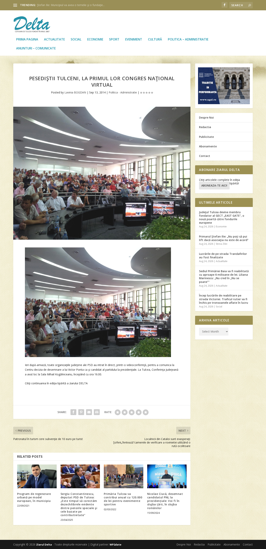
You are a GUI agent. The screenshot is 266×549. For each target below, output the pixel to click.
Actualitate (54, 39)
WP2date (115, 544)
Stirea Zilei (221, 243)
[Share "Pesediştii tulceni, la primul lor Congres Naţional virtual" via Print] (97, 412)
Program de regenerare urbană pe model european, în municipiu (34, 497)
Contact (204, 156)
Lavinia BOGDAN (75, 92)
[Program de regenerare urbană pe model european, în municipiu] (37, 476)
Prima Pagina (27, 39)
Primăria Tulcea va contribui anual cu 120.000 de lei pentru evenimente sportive (123, 499)
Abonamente (208, 146)
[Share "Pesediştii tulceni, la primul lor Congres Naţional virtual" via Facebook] (73, 412)
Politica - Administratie (123, 92)
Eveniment (133, 39)
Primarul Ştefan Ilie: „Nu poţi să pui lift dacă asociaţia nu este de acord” (223, 238)
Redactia (205, 127)
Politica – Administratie (188, 39)
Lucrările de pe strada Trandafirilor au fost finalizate (223, 255)
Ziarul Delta (44, 544)
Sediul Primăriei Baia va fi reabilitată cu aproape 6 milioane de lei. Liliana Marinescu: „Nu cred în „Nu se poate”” (224, 276)
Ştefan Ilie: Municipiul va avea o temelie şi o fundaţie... (71, 5)
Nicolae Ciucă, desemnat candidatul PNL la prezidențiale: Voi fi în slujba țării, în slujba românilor (165, 501)
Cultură (155, 39)
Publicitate (206, 137)
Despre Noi (206, 117)
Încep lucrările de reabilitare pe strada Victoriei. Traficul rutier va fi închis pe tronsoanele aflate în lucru (223, 299)
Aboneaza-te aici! (214, 185)
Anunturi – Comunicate (36, 48)
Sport (114, 39)
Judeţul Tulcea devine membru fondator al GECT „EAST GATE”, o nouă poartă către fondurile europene (221, 217)
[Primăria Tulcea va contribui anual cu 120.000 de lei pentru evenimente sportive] (123, 476)
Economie (95, 39)
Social (76, 39)
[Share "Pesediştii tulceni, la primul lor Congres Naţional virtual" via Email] (89, 412)
